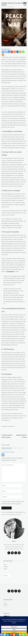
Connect (5, 568)
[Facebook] (3, 51)
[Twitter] (6, 51)
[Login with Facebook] (3, 455)
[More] (3, 54)
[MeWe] (17, 51)
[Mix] (20, 51)
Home (5, 564)
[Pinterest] (11, 51)
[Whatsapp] (23, 51)
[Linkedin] (8, 51)
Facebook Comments (17, 448)
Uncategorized (11, 426)
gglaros (12, 6)
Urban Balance (10, 271)
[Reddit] (14, 51)
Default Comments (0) (6, 448)
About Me (6, 566)
